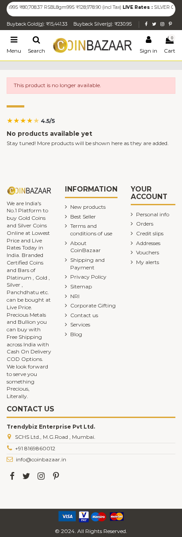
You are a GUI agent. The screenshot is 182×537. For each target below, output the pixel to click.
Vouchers (147, 252)
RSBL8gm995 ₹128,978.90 (70, 7)
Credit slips (149, 233)
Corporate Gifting (93, 305)
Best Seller (83, 216)
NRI (75, 296)
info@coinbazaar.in (41, 459)
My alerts (147, 262)
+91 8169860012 (35, 448)
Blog (76, 334)
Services (80, 324)
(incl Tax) (108, 7)
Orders (144, 223)
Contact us (84, 315)
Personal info (152, 214)
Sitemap (81, 286)
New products (88, 206)
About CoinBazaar (85, 247)
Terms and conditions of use (91, 229)
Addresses (148, 243)
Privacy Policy (88, 276)
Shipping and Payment (87, 264)
